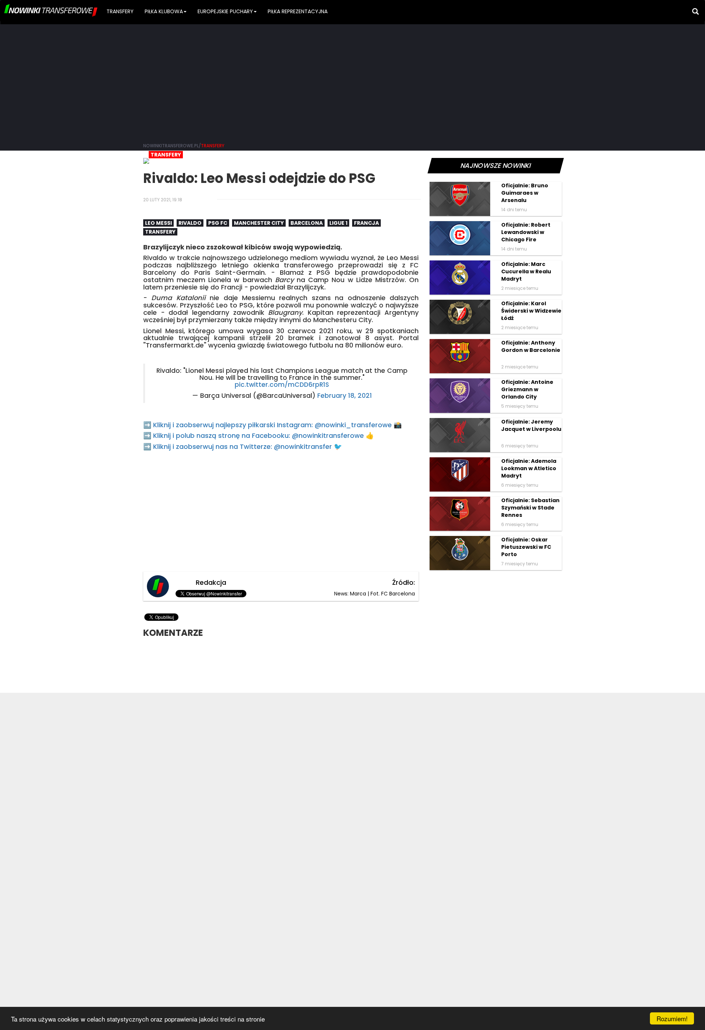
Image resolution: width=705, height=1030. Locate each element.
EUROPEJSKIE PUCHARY (225, 11)
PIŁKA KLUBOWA (164, 11)
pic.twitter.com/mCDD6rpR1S (282, 384)
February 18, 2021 (344, 395)
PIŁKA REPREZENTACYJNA (298, 11)
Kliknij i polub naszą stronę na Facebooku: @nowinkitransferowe (258, 435)
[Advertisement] (352, 80)
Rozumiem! (672, 1018)
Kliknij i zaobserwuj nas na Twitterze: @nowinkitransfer (242, 446)
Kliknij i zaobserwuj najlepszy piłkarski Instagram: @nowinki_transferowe (272, 424)
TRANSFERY (120, 11)
